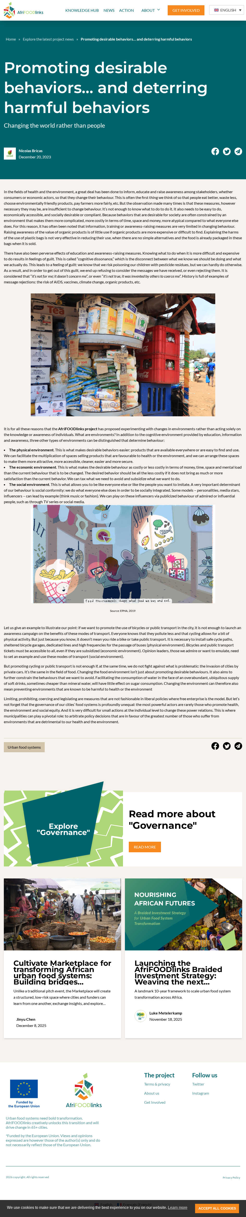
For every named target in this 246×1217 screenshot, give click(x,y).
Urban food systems (24, 747)
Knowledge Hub (82, 10)
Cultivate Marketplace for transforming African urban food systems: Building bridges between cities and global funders (62, 979)
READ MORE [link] (145, 847)
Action (126, 10)
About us (151, 1093)
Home (11, 39)
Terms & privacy (157, 1084)
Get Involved (155, 1102)
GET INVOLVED (186, 10)
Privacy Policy (231, 1177)
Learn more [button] (177, 1207)
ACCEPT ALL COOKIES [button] (217, 1208)
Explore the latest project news (48, 39)
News (109, 10)
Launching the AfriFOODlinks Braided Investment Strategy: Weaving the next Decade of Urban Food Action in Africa (178, 979)
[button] (226, 10)
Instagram (200, 1093)
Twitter (198, 1084)
